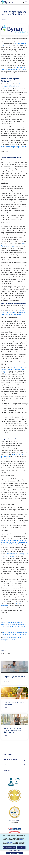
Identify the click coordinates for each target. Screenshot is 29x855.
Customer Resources (10, 759)
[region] (14, 842)
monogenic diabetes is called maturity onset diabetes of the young (14, 369)
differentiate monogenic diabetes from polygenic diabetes (13, 86)
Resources (7, 770)
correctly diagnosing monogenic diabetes (14, 147)
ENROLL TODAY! (14, 853)
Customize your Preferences (9, 847)
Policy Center (8, 765)
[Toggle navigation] (26, 2)
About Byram (8, 754)
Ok (21, 847)
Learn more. (21, 839)
